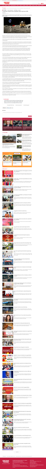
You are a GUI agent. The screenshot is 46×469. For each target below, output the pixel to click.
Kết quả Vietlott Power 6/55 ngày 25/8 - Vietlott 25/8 (21, 347)
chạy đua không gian (26, 105)
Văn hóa (39, 5)
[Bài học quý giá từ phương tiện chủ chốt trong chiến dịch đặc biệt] (19, 146)
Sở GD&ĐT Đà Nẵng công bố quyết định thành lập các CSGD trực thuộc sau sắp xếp (22, 187)
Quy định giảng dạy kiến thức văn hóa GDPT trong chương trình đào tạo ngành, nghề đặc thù (22, 420)
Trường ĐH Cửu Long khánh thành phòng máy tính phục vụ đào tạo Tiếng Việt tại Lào (23, 452)
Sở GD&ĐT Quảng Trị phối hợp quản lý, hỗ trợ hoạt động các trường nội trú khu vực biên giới (22, 283)
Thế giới (30, 5)
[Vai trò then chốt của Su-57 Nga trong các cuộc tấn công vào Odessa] (7, 158)
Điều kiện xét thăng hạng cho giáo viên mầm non (17, 162)
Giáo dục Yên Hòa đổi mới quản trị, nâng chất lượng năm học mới (22, 291)
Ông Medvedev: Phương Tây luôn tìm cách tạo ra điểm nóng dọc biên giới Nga (22, 371)
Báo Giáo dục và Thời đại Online (7, 3)
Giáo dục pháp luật (13, 5)
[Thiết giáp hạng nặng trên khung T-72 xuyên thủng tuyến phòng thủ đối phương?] (9, 138)
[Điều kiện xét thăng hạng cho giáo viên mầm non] (17, 158)
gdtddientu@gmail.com (20, 0)
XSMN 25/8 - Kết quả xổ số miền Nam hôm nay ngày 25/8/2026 (22, 403)
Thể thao (42, 5)
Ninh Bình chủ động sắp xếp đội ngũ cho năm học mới (21, 459)
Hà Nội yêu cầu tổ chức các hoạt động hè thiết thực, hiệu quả (13, 102)
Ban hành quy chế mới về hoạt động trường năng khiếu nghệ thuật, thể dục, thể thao (22, 339)
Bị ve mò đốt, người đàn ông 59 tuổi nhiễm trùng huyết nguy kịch (22, 251)
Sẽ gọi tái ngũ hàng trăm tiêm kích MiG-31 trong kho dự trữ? (27, 135)
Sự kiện (4, 8)
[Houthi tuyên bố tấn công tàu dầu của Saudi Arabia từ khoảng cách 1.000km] (27, 123)
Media (36, 5)
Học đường (24, 5)
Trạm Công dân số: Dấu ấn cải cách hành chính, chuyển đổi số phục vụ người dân (22, 219)
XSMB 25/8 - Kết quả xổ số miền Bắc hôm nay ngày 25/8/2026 (22, 355)
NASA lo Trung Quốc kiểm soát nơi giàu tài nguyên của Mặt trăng (13, 101)
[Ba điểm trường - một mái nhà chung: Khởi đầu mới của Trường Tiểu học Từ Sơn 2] (7, 181)
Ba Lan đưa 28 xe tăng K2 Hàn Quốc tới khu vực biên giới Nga (7, 127)
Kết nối (18, 5)
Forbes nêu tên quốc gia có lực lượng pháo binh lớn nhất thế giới (27, 140)
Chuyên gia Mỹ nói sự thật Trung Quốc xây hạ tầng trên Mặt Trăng (13, 100)
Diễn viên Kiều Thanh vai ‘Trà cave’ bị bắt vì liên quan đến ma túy (22, 315)
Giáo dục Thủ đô (42, 3)
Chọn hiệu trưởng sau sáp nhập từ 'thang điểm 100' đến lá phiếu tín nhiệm (22, 444)
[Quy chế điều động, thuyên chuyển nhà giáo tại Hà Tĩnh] (7, 230)
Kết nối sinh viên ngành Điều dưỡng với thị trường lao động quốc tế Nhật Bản (22, 412)
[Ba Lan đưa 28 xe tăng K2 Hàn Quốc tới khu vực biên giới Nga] (7, 123)
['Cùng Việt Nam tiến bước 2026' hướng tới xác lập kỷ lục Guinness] (7, 238)
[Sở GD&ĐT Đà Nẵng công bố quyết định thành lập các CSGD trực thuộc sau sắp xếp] (7, 190)
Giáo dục (6, 5)
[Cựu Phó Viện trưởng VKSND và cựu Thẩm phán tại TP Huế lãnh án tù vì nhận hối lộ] (7, 198)
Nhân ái (27, 5)
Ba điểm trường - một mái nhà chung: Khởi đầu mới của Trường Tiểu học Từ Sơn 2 (23, 179)
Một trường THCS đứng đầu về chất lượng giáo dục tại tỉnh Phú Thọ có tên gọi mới (23, 171)
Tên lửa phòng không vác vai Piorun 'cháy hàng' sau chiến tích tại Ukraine (17, 128)
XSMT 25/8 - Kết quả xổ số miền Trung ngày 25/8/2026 (21, 387)
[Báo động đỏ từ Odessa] (26, 158)
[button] (31, 160)
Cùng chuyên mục (6, 119)
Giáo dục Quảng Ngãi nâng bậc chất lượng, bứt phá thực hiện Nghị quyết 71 (22, 380)
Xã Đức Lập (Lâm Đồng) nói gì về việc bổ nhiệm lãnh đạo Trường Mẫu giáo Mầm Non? (22, 259)
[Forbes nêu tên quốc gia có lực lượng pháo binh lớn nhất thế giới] (19, 141)
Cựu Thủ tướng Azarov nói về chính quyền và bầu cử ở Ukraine (23, 395)
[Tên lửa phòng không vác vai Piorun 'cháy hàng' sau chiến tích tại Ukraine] (17, 123)
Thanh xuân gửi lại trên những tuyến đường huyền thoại (22, 323)
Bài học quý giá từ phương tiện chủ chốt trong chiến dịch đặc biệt (26, 146)
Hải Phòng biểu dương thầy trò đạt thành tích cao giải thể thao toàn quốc (23, 331)
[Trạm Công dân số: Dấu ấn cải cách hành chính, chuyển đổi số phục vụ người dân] (7, 222)
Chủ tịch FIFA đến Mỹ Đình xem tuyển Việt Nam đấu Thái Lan (22, 435)
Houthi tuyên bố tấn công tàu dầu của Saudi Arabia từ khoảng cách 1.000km (27, 128)
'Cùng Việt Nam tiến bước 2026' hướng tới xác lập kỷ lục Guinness (22, 235)
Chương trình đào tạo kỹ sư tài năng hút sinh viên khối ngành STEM (22, 267)
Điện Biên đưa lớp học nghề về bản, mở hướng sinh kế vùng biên (22, 363)
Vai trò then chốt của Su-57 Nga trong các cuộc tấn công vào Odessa (7, 162)
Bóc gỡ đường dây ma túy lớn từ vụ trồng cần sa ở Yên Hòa (22, 202)
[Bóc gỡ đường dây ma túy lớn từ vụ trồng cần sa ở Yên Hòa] (7, 206)
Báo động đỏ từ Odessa (26, 161)
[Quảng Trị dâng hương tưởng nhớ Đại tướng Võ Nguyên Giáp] (7, 246)
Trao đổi (21, 5)
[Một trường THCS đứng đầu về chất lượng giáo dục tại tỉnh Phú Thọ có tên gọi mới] (7, 173)
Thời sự (9, 5)
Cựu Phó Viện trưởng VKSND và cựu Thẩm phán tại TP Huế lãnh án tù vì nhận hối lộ (23, 195)
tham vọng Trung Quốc (19, 105)
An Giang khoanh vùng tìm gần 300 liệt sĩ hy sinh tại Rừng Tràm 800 (23, 468)
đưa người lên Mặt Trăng (10, 105)
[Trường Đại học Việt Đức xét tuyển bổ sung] (7, 214)
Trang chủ (3, 5)
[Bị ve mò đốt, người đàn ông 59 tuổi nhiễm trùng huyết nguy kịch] (7, 254)
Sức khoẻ (33, 5)
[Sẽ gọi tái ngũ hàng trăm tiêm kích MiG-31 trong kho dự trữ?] (19, 135)
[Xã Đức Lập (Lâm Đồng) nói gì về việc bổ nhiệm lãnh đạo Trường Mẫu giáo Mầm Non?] (7, 262)
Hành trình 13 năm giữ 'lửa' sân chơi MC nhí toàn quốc (21, 427)
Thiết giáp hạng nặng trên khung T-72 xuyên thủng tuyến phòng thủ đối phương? (9, 144)
